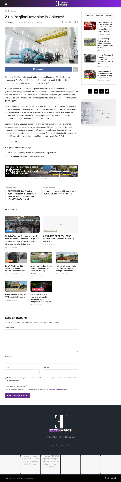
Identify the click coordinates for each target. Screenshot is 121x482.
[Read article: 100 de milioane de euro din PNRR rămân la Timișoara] (16, 286)
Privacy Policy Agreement (16, 386)
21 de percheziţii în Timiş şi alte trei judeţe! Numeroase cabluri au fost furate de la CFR (105, 43)
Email (8, 367)
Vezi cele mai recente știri (60, 445)
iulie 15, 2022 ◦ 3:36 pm (26, 22)
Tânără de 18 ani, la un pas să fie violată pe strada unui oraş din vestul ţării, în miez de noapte (104, 27)
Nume (8, 357)
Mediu (34, 261)
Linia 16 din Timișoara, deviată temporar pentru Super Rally (31, 153)
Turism (9, 231)
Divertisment (37, 289)
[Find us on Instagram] (96, 91)
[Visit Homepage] (62, 3)
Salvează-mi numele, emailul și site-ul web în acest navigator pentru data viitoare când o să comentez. (42, 379)
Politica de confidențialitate (57, 390)
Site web (46, 367)
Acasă (7, 11)
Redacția (10, 22)
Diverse (13, 11)
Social (9, 261)
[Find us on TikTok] (115, 478)
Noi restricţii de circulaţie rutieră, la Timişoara (25, 156)
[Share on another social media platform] (75, 69)
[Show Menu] (6, 3)
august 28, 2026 (11, 247)
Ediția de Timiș (11, 478)
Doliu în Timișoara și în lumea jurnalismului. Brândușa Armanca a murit (15, 268)
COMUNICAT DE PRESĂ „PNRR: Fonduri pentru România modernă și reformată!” (58, 238)
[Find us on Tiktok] (107, 91)
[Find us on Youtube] (101, 91)
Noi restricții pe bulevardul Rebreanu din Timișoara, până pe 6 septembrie (66, 268)
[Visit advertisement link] (41, 171)
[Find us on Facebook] (90, 91)
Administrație (50, 231)
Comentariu (10, 327)
